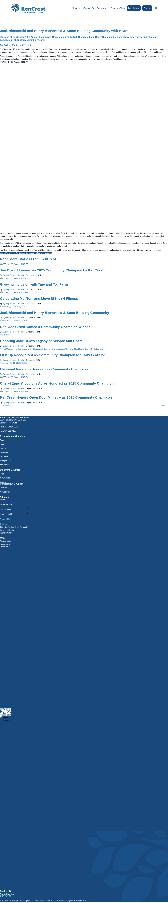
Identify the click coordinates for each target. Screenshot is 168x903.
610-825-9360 (12, 427)
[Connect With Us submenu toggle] (27, 513)
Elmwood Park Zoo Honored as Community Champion (44, 369)
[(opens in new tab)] (5, 622)
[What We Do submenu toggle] (27, 503)
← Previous (5, 405)
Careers (147, 8)
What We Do (88, 8)
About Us (76, 8)
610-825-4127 (10, 431)
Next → (164, 405)
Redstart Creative (80, 901)
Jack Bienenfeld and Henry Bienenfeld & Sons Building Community (54, 313)
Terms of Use (51, 901)
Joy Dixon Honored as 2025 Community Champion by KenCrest (51, 270)
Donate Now (134, 8)
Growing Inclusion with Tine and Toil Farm (34, 284)
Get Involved (102, 8)
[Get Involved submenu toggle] (27, 508)
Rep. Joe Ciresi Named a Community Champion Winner (45, 327)
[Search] (155, 8)
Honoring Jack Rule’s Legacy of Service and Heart (41, 341)
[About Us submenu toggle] (27, 498)
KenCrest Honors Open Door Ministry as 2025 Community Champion (56, 397)
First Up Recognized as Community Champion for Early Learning (52, 355)
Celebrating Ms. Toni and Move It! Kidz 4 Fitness (39, 298)
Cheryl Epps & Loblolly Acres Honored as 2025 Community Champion (57, 383)
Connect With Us (118, 8)
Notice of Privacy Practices (36, 901)
